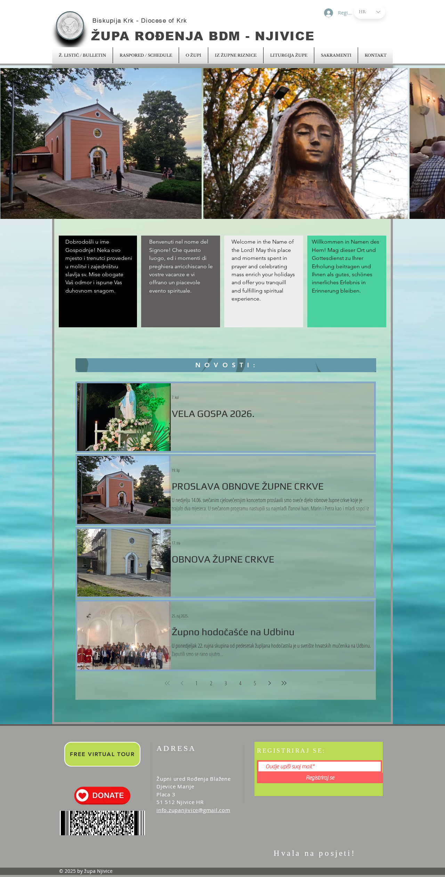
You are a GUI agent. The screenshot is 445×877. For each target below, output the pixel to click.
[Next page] (269, 683)
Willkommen (328, 241)
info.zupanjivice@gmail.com (193, 809)
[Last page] (284, 683)
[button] (82, 55)
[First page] (167, 683)
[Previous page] (182, 683)
